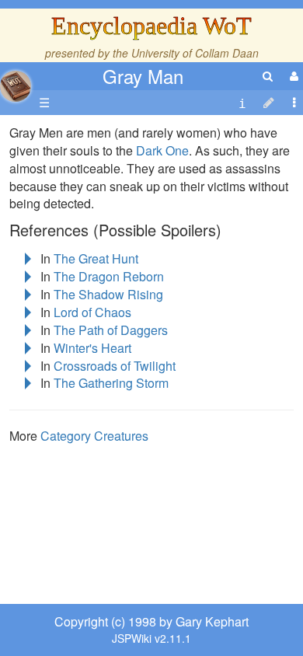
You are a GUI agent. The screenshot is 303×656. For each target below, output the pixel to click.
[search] (267, 75)
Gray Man (143, 75)
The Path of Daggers (111, 330)
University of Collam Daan (195, 53)
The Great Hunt (96, 258)
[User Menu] (292, 75)
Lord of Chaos (92, 312)
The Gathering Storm (111, 383)
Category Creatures (94, 436)
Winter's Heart (92, 348)
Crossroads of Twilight (115, 366)
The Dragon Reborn (109, 276)
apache (15, 86)
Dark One (162, 150)
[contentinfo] (242, 103)
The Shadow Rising (108, 294)
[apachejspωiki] (15, 82)
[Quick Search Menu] (267, 75)
